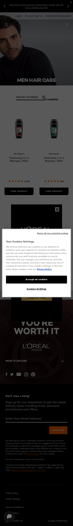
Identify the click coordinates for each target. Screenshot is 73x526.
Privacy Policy (44, 269)
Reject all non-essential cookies (52, 233)
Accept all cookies (36, 279)
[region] (36, 263)
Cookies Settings (36, 289)
